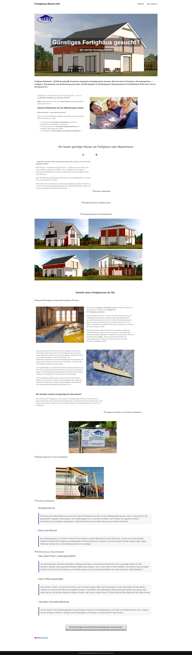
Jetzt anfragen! (152, 4)
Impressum (99, 653)
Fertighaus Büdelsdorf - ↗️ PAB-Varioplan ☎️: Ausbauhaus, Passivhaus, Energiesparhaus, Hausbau (101, 154)
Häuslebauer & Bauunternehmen (50, 154)
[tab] (49, 154)
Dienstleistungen (146, 154)
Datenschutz (105, 653)
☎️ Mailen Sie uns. (41, 638)
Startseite (140, 4)
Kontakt (111, 653)
